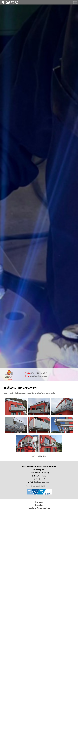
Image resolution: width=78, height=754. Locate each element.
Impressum (39, 502)
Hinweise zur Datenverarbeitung (39, 508)
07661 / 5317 (35, 373)
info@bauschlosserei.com (38, 376)
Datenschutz (39, 505)
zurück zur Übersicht (39, 456)
